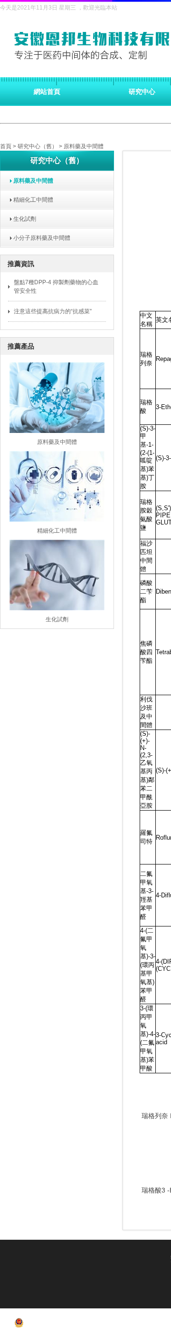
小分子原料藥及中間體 (39, 238)
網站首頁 (47, 91)
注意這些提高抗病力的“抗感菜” (53, 311)
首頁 (5, 146)
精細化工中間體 (30, 199)
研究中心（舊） (37, 146)
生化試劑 (22, 219)
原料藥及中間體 (84, 146)
